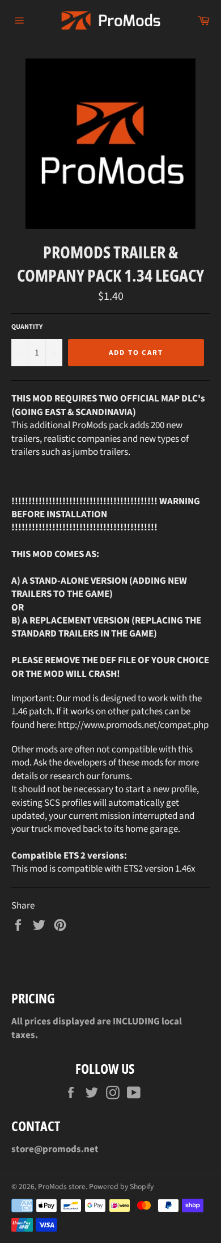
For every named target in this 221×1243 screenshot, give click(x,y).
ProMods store (62, 1186)
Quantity (26, 327)
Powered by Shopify (121, 1186)
